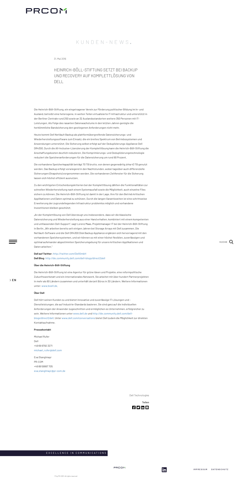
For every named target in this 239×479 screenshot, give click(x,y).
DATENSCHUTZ (220, 469)
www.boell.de (49, 285)
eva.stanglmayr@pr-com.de (49, 370)
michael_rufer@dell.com (48, 350)
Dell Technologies (139, 395)
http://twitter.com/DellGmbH (69, 253)
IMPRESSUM (200, 469)
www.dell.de (80, 313)
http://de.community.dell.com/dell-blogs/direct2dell (75, 258)
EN (14, 280)
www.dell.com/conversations (78, 317)
